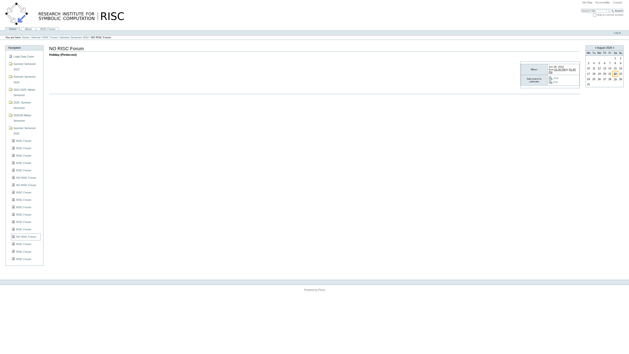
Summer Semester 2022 (74, 37)
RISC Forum (47, 29)
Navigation (14, 47)
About (28, 29)
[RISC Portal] (62, 13)
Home (12, 29)
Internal (35, 37)
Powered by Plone (314, 289)
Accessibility (602, 2)
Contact (617, 2)
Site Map (587, 2)
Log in (617, 32)
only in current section (610, 14)
